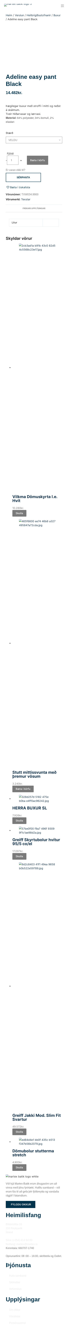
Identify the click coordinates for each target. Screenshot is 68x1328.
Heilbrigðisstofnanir (39, 15)
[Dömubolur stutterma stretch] (37, 1141)
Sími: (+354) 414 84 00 (19, 1240)
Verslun (19, 15)
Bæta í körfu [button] (23, 788)
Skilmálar (14, 1282)
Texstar (25, 199)
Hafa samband (17, 1275)
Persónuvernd (17, 1323)
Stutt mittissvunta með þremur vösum (34, 774)
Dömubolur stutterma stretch (33, 1153)
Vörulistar (14, 1316)
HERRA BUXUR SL (29, 808)
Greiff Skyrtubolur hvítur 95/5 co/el (36, 841)
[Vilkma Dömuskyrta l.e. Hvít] (37, 367)
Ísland (9, 1232)
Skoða (19, 513)
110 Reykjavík (14, 1228)
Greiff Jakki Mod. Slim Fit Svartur (36, 1117)
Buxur (57, 15)
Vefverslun (15, 1289)
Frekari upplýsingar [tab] (34, 208)
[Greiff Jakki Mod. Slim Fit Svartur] (37, 986)
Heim (9, 15)
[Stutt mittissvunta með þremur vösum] (37, 643)
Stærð (9, 133)
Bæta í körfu (37, 160)
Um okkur (14, 1309)
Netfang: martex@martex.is (21, 1244)
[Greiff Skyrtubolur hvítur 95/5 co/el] (37, 830)
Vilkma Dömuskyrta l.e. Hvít (34, 498)
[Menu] (62, 5)
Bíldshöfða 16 (14, 1224)
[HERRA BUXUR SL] (37, 798)
